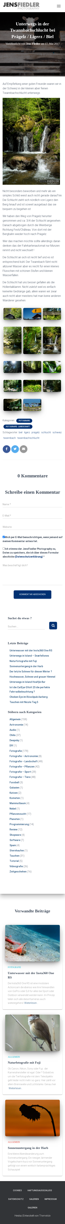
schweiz (57, 432)
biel (20, 432)
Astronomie (16, 724)
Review (13, 829)
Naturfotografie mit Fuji (23, 661)
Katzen (14, 792)
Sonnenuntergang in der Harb (26, 666)
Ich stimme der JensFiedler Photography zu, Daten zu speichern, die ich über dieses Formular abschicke (31, 552)
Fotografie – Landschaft (24, 761)
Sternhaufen (17, 850)
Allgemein (15, 719)
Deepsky (14, 740)
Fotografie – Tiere (20, 777)
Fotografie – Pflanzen (22, 766)
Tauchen (14, 855)
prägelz (36, 432)
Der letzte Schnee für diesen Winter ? (31, 671)
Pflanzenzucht (18, 813)
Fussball (14, 782)
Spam (13, 845)
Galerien (34, 1199)
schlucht (46, 432)
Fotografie (24, 421)
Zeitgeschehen (18, 871)
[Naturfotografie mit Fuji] (32, 1032)
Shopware (15, 834)
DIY (11, 745)
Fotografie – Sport (20, 771)
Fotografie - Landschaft (18, 427)
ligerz (27, 432)
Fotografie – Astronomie (24, 756)
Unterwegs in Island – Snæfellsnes (29, 655)
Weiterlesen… (31, 1003)
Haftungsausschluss (40, 1190)
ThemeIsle (44, 1215)
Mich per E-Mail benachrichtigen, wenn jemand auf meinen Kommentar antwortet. (32, 539)
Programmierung (19, 824)
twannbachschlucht (28, 438)
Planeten (15, 819)
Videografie (16, 866)
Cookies (17, 1190)
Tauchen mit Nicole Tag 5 (24, 702)
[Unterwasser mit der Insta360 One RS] (32, 943)
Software (15, 840)
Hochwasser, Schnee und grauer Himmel (32, 676)
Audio (13, 730)
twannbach (9, 438)
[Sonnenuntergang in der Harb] (32, 1117)
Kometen (15, 798)
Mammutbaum (18, 803)
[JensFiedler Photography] (23, 6)
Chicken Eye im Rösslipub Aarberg (28, 697)
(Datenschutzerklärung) (29, 556)
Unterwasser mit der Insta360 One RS (31, 650)
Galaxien (14, 787)
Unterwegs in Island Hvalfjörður (27, 682)
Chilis (13, 735)
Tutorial (14, 861)
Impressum (51, 1199)
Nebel (13, 808)
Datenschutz (16, 1199)
